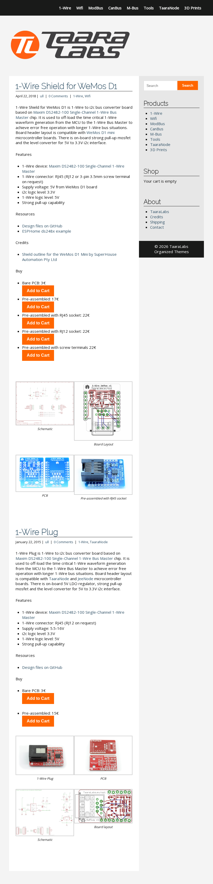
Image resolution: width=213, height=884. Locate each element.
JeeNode (85, 578)
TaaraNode (169, 7)
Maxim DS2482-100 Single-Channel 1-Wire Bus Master (66, 115)
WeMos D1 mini (100, 132)
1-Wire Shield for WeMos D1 (66, 86)
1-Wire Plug (37, 532)
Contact (157, 227)
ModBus (95, 7)
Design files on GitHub (42, 225)
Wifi (79, 7)
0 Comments (58, 96)
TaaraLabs (159, 211)
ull (42, 96)
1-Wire (65, 7)
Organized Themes (171, 251)
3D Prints (192, 7)
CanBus (115, 7)
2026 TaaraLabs (173, 246)
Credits (156, 216)
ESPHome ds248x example (46, 231)
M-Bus (132, 7)
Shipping (157, 222)
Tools (149, 7)
